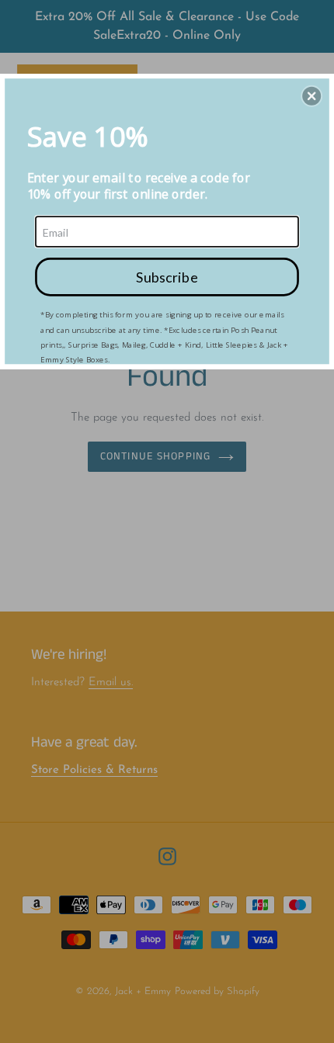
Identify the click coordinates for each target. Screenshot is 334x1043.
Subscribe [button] (167, 276)
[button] (311, 95)
